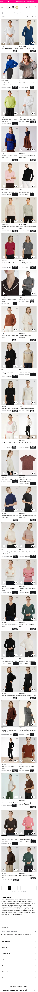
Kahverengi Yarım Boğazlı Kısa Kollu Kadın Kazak (27, 803)
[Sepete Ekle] (4, 43)
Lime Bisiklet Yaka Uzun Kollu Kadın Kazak (9, 120)
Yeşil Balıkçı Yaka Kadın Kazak (26, 875)
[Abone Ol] (35, 931)
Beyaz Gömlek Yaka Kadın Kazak (9, 48)
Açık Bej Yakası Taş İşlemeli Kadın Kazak (10, 227)
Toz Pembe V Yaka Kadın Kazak (9, 192)
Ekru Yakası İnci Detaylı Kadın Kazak (26, 443)
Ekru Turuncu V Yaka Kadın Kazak (8, 443)
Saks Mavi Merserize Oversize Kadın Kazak (9, 156)
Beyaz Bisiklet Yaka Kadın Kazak (27, 119)
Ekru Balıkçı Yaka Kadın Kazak (26, 661)
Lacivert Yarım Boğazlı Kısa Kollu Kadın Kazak (9, 516)
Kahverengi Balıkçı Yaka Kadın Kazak (9, 876)
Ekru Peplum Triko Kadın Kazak (9, 479)
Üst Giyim (16, 13)
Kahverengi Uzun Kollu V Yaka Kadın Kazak (9, 840)
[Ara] (26, 7)
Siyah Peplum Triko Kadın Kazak (27, 695)
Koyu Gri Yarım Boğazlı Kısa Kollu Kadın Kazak (27, 516)
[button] (4, 475)
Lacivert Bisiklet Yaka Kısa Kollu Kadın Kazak (27, 156)
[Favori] (32, 7)
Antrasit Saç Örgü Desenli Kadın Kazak (27, 731)
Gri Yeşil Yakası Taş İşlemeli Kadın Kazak (27, 227)
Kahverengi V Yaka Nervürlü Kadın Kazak (8, 731)
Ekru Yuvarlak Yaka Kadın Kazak (9, 803)
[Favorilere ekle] (17, 21)
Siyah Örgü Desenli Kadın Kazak (9, 408)
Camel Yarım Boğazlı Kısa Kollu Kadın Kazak (27, 553)
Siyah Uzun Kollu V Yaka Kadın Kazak (9, 625)
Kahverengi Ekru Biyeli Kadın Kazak (8, 300)
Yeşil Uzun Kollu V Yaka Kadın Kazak (26, 625)
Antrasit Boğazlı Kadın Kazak (26, 299)
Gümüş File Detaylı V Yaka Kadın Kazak (27, 84)
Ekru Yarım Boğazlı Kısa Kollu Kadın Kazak (9, 553)
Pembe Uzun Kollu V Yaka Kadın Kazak (27, 589)
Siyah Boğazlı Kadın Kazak (26, 192)
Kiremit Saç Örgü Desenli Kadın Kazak (9, 336)
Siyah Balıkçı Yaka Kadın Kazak (9, 661)
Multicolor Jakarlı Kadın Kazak (27, 372)
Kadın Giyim (9, 13)
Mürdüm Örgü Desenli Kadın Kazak (8, 264)
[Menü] (2, 7)
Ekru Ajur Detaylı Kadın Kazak (26, 408)
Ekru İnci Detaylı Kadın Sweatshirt (25, 336)
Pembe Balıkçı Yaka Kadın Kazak (27, 839)
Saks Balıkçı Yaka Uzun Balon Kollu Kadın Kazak (9, 84)
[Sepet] (36, 7)
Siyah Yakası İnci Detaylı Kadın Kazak (9, 767)
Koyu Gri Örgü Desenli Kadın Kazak (26, 264)
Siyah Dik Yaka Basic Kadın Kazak (10, 695)
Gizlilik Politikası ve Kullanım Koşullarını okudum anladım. (17, 934)
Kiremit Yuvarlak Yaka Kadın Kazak (26, 767)
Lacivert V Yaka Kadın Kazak (26, 48)
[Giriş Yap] (29, 7)
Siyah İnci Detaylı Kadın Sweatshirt (7, 373)
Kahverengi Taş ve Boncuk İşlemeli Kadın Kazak (26, 480)
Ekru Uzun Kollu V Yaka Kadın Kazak (9, 589)
